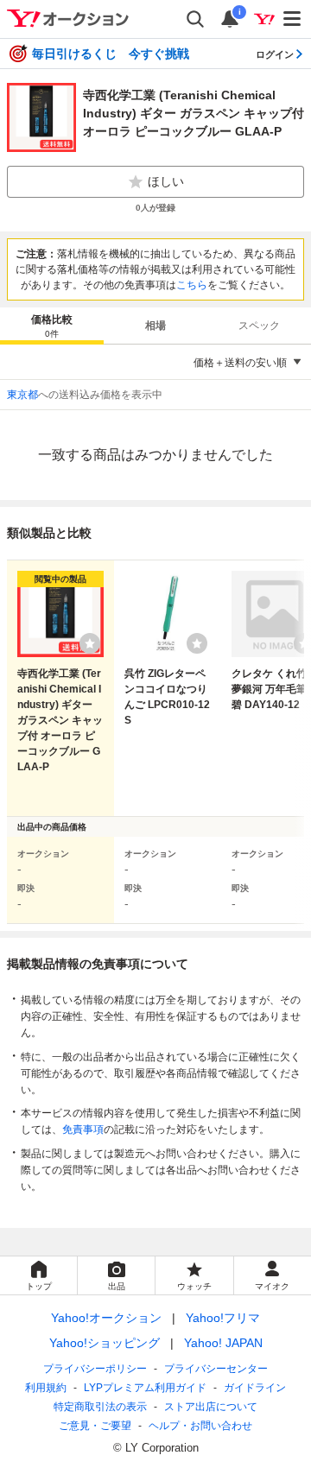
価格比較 (52, 326)
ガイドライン (255, 1388)
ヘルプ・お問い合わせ (200, 1426)
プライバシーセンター (216, 1369)
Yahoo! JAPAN (223, 1343)
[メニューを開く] (293, 19)
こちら (191, 285)
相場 (155, 326)
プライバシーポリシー (95, 1369)
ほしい (166, 181)
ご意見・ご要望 (95, 1426)
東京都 (22, 394)
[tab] (52, 325)
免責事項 (83, 1129)
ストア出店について (210, 1407)
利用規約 (46, 1388)
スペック (259, 326)
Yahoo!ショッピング (104, 1343)
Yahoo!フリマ (223, 1318)
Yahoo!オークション (106, 1318)
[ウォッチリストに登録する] (89, 643)
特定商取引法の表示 (100, 1407)
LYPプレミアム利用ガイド (145, 1388)
